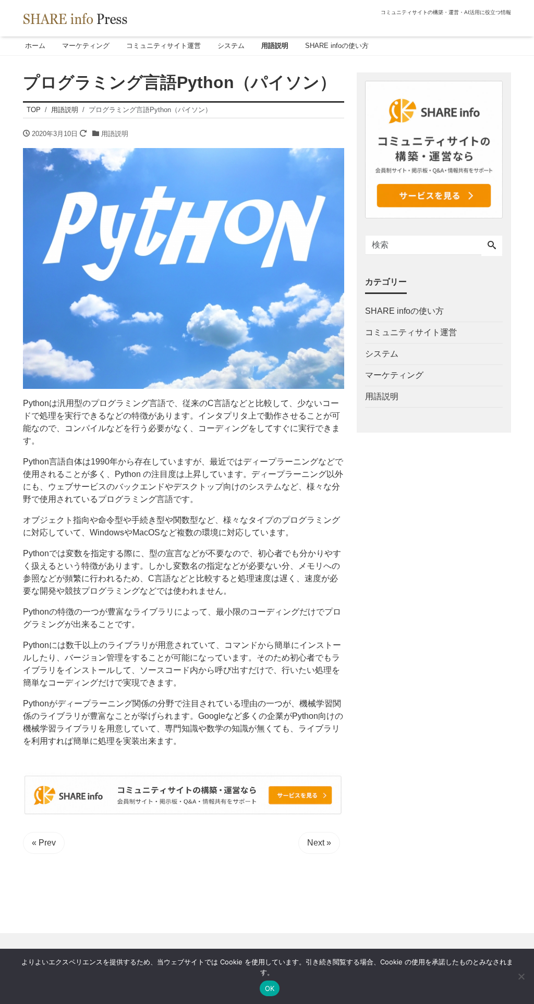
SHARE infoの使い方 (337, 46)
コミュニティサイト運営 (163, 46)
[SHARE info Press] (75, 17)
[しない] (521, 976)
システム (231, 46)
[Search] (491, 246)
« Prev (44, 842)
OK (270, 988)
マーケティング (86, 46)
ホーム (35, 46)
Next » (319, 842)
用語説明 (274, 46)
